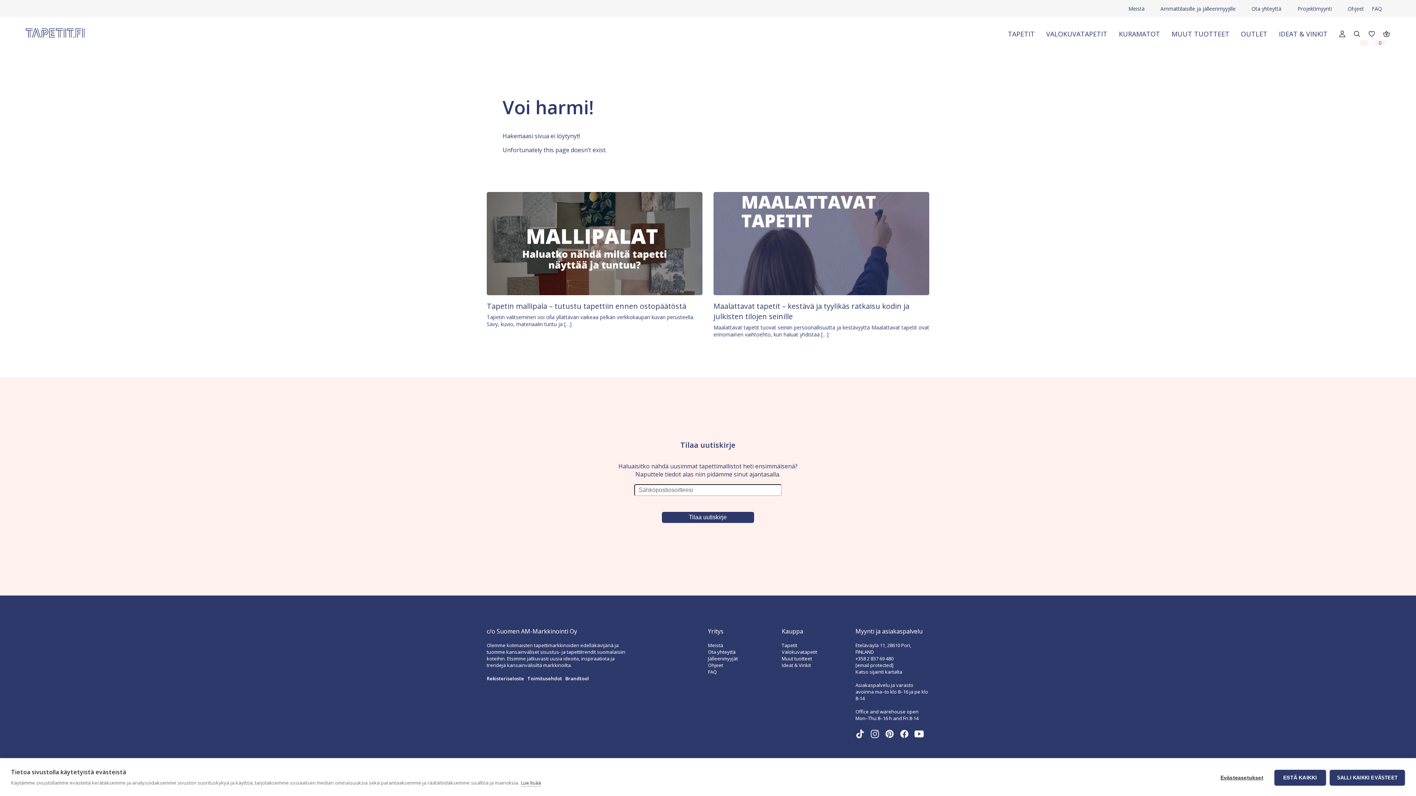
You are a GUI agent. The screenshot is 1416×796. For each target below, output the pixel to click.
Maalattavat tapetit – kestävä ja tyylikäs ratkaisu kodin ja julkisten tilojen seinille (811, 311)
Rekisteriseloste (505, 678)
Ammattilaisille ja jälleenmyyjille (1198, 8)
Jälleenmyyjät (723, 658)
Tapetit (1021, 33)
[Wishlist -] (1364, 42)
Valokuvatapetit (1076, 33)
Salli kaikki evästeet (1367, 778)
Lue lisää (531, 782)
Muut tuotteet (1200, 33)
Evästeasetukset (1242, 778)
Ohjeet (1356, 8)
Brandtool (577, 678)
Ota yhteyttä (1266, 8)
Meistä (1136, 8)
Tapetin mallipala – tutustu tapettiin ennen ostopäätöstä (586, 306)
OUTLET (1254, 33)
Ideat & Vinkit (1303, 33)
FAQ (1377, 8)
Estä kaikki (1300, 778)
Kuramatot (1139, 33)
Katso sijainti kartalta (879, 671)
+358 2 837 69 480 (874, 658)
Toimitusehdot (544, 678)
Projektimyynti (1315, 8)
